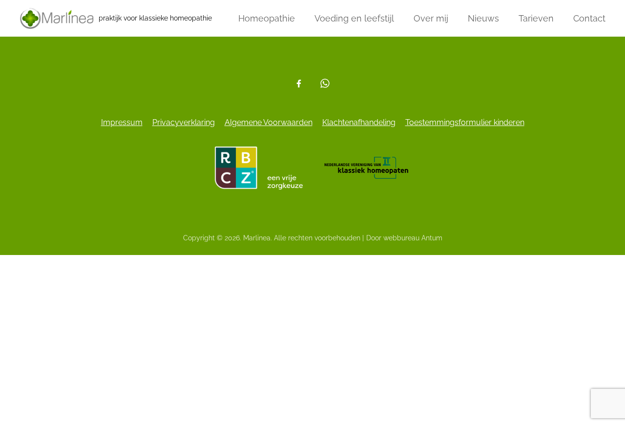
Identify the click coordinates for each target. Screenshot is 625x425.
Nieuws (483, 18)
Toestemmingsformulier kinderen (464, 122)
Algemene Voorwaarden (268, 122)
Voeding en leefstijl (354, 18)
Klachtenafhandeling (359, 122)
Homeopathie (266, 18)
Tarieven (536, 18)
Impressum (122, 122)
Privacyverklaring (183, 122)
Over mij (431, 18)
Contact (589, 18)
